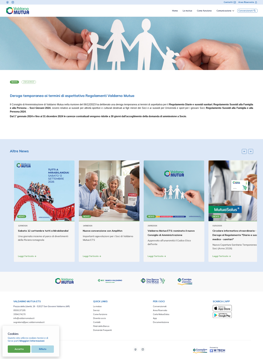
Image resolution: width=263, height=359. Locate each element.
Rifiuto (42, 349)
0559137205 (19, 310)
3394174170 (19, 314)
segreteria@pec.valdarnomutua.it (28, 322)
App (155, 318)
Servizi (96, 310)
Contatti (228, 2)
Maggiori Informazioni (31, 340)
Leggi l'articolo (26, 256)
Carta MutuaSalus (161, 314)
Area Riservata (246, 2)
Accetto (19, 349)
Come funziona (100, 314)
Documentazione (161, 322)
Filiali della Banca (101, 326)
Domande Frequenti (102, 330)
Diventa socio (99, 318)
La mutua (97, 306)
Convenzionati (245, 10)
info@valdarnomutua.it (23, 318)
